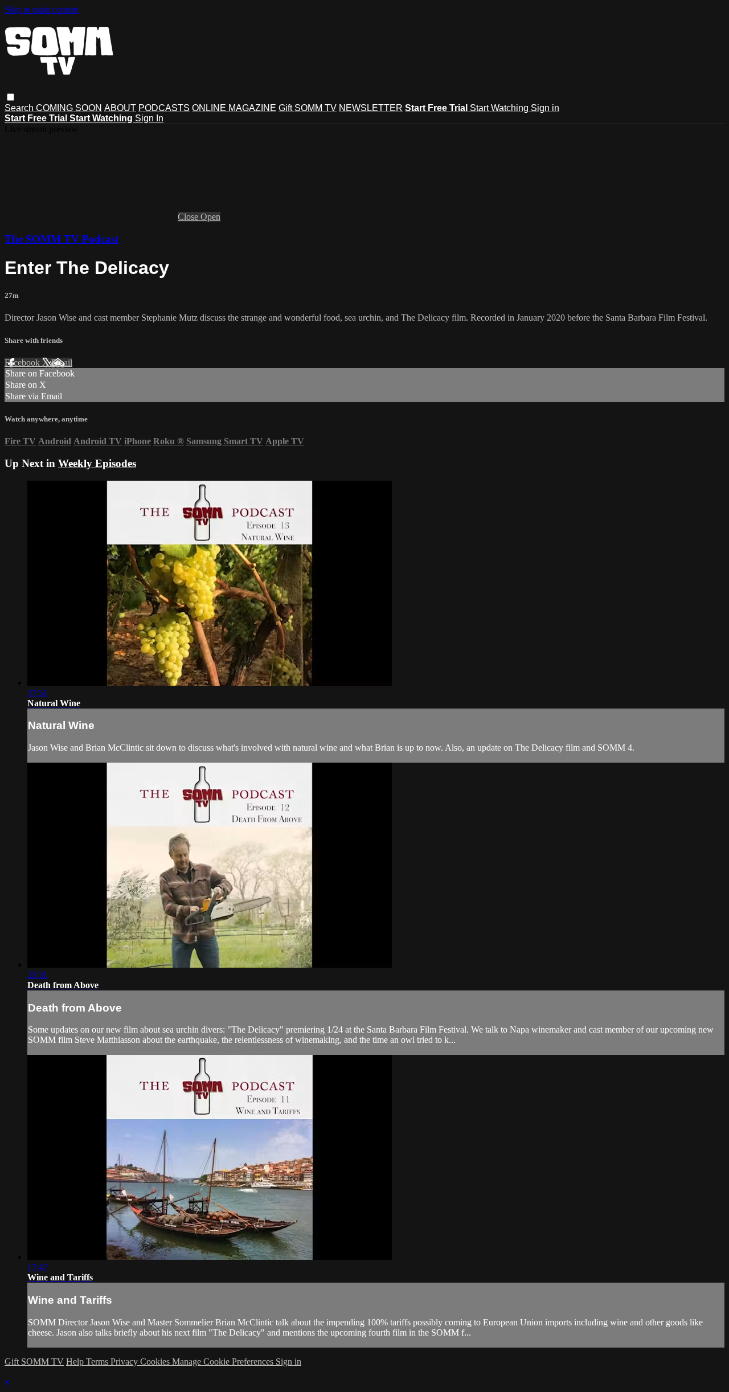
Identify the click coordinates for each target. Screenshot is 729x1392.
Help (76, 1361)
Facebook (23, 362)
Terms (98, 1361)
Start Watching (500, 108)
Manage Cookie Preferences (224, 1361)
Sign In (149, 118)
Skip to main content (42, 9)
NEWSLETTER (371, 108)
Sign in (545, 108)
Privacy (125, 1361)
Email (61, 362)
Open (210, 217)
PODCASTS (164, 108)
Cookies (156, 1361)
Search (20, 108)
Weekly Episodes (97, 463)
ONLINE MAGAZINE (234, 108)
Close (189, 217)
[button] (10, 97)
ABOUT (120, 108)
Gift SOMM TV (308, 108)
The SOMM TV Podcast (61, 239)
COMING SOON (69, 108)
